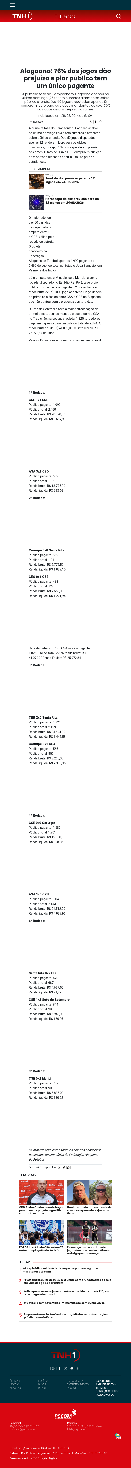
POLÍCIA (43, 1380)
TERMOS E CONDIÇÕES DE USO (107, 1389)
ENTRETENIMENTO (78, 1384)
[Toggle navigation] (14, 5)
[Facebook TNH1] (60, 1368)
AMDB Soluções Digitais (43, 1458)
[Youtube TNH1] (72, 1368)
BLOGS (42, 1384)
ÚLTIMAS (14, 1380)
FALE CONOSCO (105, 1394)
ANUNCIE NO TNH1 (107, 1384)
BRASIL (42, 1387)
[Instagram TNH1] (53, 1368)
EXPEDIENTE (103, 1380)
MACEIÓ (14, 1384)
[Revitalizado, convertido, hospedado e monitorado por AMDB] (118, 1435)
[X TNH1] (66, 1368)
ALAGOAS (15, 1387)
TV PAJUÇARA (75, 1380)
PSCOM (71, 1387)
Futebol (65, 16)
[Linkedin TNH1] (78, 1368)
